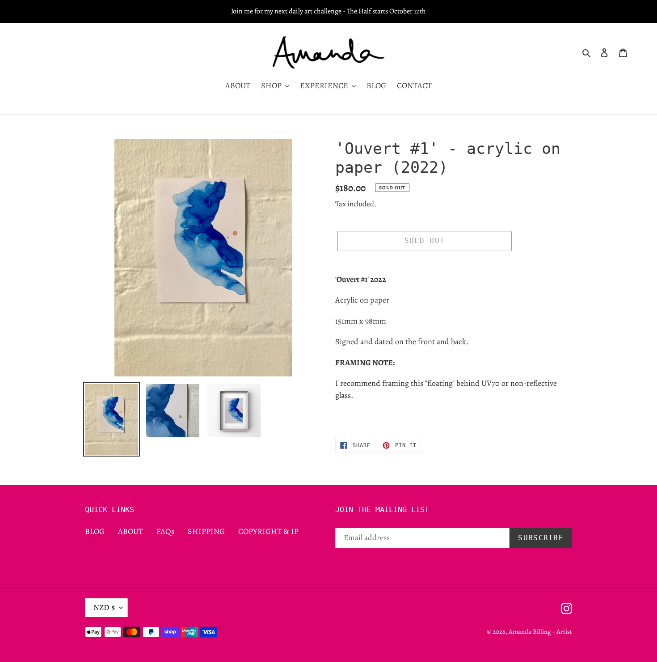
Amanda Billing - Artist (540, 631)
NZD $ (104, 607)
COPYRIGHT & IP (268, 531)
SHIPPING (206, 531)
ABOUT (130, 531)
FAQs (165, 531)
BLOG (95, 531)
